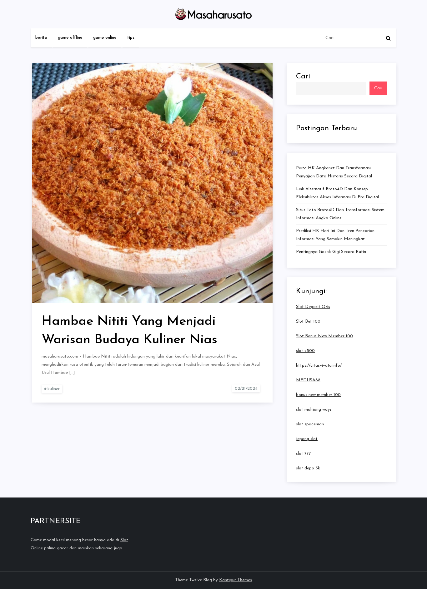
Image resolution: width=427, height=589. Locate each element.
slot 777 (303, 453)
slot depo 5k (308, 468)
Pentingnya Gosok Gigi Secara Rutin (331, 252)
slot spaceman (310, 424)
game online (105, 37)
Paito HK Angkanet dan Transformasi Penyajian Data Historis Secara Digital (334, 172)
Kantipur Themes (235, 580)
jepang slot (307, 439)
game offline (70, 37)
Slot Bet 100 (308, 321)
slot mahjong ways (314, 409)
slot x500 (305, 351)
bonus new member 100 (318, 395)
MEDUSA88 (308, 380)
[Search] (388, 38)
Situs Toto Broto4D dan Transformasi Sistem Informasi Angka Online (340, 214)
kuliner (54, 389)
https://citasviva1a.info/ (319, 365)
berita (41, 37)
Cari (303, 76)
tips (130, 37)
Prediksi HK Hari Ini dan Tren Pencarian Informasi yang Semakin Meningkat (335, 235)
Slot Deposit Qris (313, 306)
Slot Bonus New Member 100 (324, 336)
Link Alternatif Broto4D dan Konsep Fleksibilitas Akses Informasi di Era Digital (337, 193)
